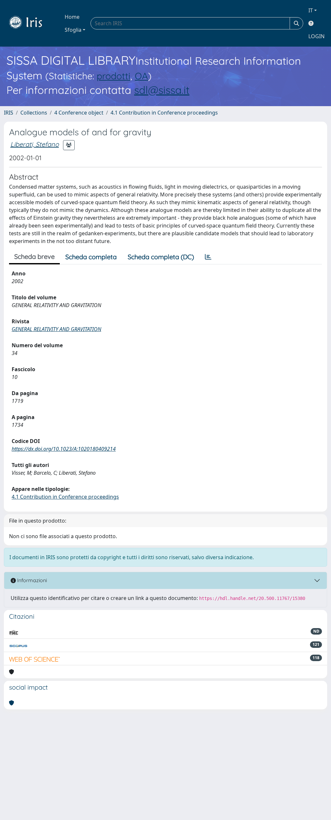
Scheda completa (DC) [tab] (161, 257)
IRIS (8, 112)
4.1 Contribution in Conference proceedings (164, 112)
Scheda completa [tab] (91, 257)
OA (141, 76)
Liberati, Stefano (34, 144)
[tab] (208, 257)
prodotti (113, 76)
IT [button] (310, 10)
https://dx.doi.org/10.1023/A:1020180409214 (64, 448)
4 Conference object (78, 112)
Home (72, 16)
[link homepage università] (30, 23)
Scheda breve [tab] (34, 256)
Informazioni (31, 580)
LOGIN (316, 36)
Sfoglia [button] (73, 29)
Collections (33, 112)
